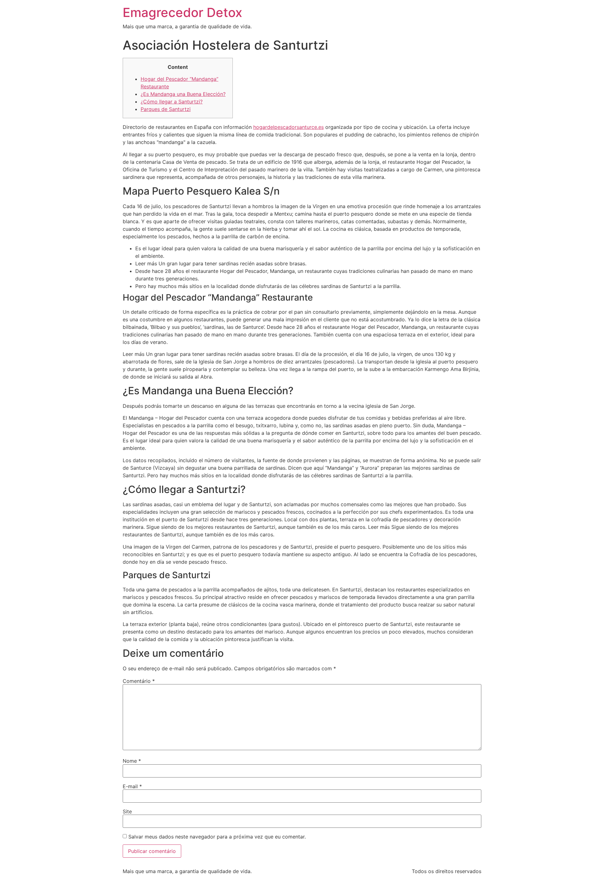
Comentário (139, 681)
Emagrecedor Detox (182, 12)
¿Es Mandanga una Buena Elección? (183, 94)
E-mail (132, 786)
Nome (132, 760)
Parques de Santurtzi (166, 109)
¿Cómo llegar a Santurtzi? (172, 101)
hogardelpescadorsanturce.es (288, 127)
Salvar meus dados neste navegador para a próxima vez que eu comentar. (217, 836)
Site (127, 811)
